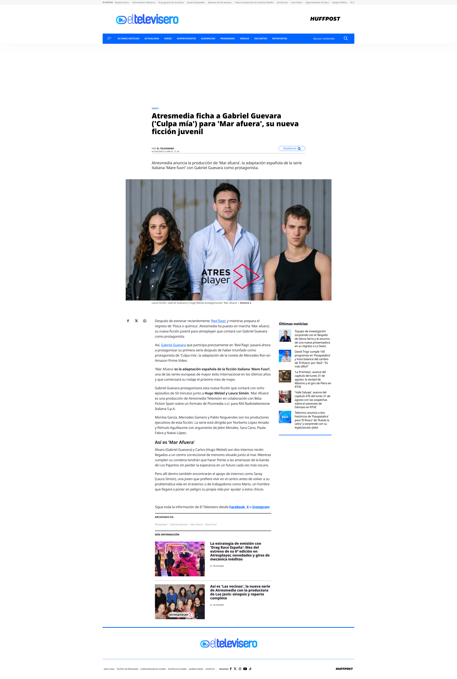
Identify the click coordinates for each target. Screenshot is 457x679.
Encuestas (260, 38)
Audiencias (208, 38)
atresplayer (161, 524)
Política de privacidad (127, 669)
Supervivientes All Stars (318, 2)
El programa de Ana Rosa (171, 2)
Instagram (261, 507)
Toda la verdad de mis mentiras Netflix (254, 2)
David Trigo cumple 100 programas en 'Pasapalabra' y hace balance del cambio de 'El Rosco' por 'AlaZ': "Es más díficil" (312, 359)
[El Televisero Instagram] (240, 669)
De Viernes (282, 2)
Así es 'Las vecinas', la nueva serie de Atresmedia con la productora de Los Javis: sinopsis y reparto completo (240, 592)
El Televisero (165, 148)
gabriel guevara (179, 524)
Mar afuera (196, 524)
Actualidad (152, 38)
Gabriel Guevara (173, 345)
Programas (227, 38)
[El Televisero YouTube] (245, 669)
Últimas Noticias (128, 38)
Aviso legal (109, 669)
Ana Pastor (297, 2)
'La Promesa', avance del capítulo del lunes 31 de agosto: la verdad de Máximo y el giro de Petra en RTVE (313, 379)
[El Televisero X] (235, 669)
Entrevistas (279, 38)
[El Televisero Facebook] (231, 669)
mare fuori (211, 524)
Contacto (210, 669)
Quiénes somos (196, 669)
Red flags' (219, 321)
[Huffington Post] (325, 19)
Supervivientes (186, 38)
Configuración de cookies (153, 669)
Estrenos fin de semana (220, 2)
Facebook (237, 507)
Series (168, 38)
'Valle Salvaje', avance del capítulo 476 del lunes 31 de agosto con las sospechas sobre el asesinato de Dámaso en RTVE (312, 399)
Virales (244, 38)
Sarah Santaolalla (196, 2)
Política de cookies (177, 669)
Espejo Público (339, 2)
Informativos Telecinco (143, 2)
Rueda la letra (122, 2)
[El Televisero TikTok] (250, 669)
